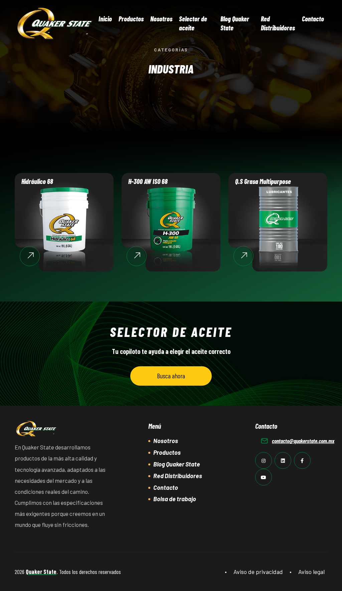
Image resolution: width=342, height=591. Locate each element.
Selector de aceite (193, 23)
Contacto (313, 19)
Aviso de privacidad (258, 571)
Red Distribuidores (278, 23)
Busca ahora (171, 376)
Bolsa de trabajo (174, 499)
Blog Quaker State (234, 23)
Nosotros (161, 19)
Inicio (105, 19)
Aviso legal (311, 571)
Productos (131, 19)
